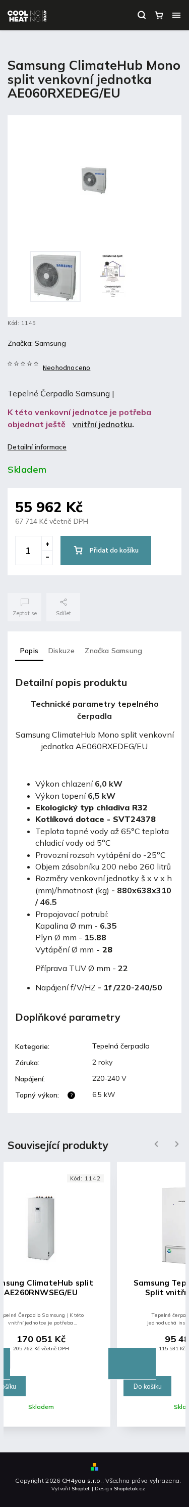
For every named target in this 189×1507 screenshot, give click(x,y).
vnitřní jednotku (102, 424)
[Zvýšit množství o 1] (46, 543)
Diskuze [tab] (61, 650)
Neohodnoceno (66, 368)
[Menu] (176, 15)
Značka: (37, 343)
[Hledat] (141, 15)
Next (177, 1144)
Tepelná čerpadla (121, 1046)
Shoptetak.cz (129, 1488)
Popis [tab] (29, 650)
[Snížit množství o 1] (46, 558)
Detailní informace (37, 446)
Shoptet (81, 1488)
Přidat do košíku (114, 550)
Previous (155, 1144)
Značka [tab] (113, 650)
